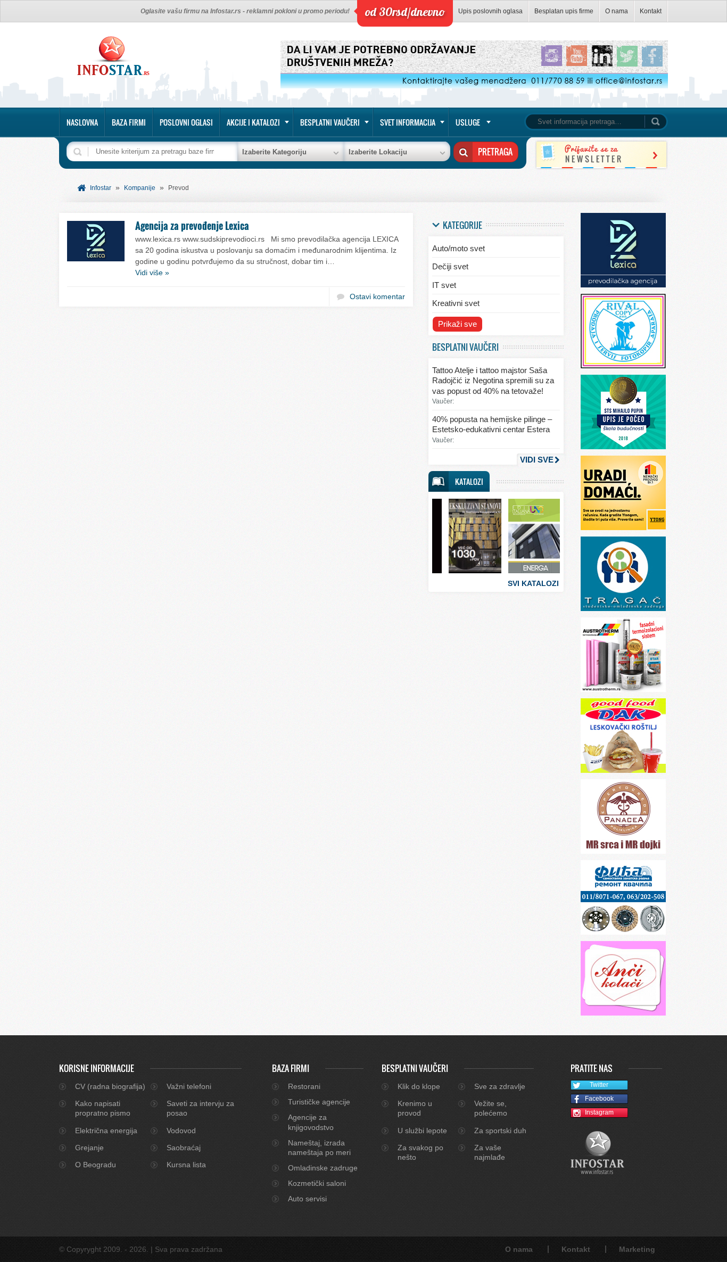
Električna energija (106, 1130)
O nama (616, 11)
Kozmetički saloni (317, 1183)
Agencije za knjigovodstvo (311, 1122)
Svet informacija (407, 122)
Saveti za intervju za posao (200, 1108)
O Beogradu (95, 1164)
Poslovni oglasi (186, 122)
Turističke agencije (319, 1102)
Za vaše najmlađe (489, 1152)
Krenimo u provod (415, 1108)
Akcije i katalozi (253, 122)
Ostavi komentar (377, 296)
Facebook (599, 1098)
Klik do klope (419, 1086)
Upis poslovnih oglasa (490, 11)
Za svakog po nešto (420, 1152)
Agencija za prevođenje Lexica (192, 226)
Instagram (599, 1112)
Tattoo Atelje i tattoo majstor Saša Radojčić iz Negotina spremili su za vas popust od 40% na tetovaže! (493, 380)
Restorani (304, 1086)
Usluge (468, 122)
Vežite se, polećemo (490, 1108)
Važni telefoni (189, 1086)
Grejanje (89, 1147)
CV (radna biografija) (110, 1086)
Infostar (100, 188)
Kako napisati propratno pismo (102, 1108)
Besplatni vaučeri (330, 122)
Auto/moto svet (458, 248)
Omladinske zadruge (323, 1168)
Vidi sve (536, 459)
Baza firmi (129, 122)
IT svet (444, 285)
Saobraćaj (184, 1147)
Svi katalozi (533, 583)
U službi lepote (422, 1130)
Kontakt (651, 11)
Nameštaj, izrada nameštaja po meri (319, 1148)
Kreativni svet (456, 303)
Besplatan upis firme (563, 11)
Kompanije (139, 188)
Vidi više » (152, 272)
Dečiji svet (450, 266)
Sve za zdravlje (499, 1086)
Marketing (637, 1249)
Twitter (599, 1084)
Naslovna (82, 122)
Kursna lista (186, 1164)
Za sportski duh (500, 1130)
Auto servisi (307, 1198)
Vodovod (181, 1130)
